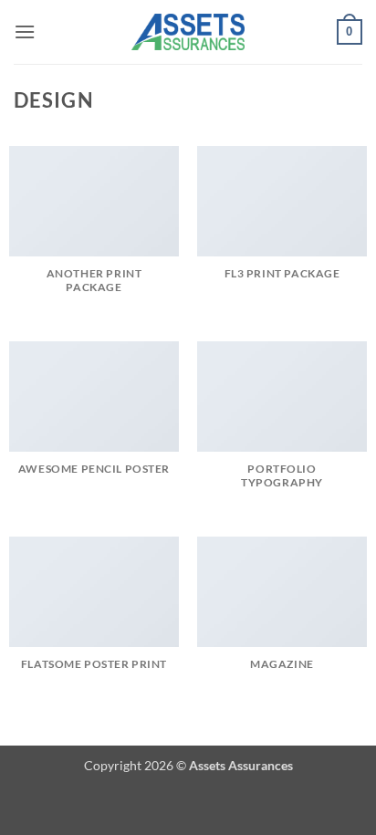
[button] (25, 31)
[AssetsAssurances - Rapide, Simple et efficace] (188, 31)
